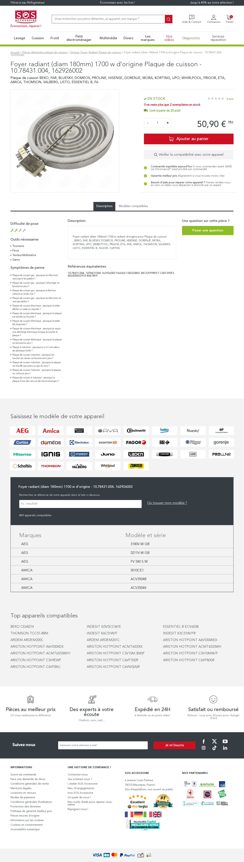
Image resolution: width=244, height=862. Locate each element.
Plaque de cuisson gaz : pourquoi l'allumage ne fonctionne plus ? (36, 285)
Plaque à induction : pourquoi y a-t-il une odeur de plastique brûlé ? (35, 349)
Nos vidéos (169, 38)
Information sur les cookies (27, 820)
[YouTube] (225, 744)
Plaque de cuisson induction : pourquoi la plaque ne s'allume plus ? (36, 372)
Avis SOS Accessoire (80, 793)
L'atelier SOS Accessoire (83, 783)
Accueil (14, 52)
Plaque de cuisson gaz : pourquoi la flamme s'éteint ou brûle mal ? (34, 292)
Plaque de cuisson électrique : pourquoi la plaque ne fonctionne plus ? (37, 341)
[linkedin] (225, 750)
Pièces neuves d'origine (24, 815)
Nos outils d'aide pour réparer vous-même (90, 803)
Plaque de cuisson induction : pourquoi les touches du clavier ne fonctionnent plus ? (33, 357)
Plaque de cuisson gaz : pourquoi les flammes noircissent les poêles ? (35, 277)
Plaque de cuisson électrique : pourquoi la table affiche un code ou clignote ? (36, 307)
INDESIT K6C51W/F (102, 633)
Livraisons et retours (23, 793)
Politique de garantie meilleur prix (31, 811)
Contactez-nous (78, 774)
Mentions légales (20, 788)
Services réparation (218, 38)
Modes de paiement (22, 797)
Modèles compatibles (133, 206)
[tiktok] (214, 750)
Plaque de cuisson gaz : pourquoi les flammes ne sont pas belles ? (36, 300)
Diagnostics (191, 38)
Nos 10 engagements (81, 788)
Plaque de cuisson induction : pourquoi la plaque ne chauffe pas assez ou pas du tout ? (36, 364)
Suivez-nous (23, 745)
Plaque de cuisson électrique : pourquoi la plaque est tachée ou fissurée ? (37, 315)
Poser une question (207, 230)
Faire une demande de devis (27, 779)
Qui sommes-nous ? (80, 779)
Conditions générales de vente (29, 783)
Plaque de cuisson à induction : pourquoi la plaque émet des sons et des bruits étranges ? (35, 379)
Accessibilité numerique (25, 829)
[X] (214, 744)
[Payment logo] (122, 855)
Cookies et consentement (26, 825)
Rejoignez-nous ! (78, 809)
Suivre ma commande (23, 774)
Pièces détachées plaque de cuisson (44, 52)
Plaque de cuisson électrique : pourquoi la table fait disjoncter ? (36, 323)
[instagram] (203, 750)
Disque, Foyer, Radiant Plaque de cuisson (96, 52)
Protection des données (25, 806)
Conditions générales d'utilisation (31, 802)
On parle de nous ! (79, 797)
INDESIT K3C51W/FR (179, 633)
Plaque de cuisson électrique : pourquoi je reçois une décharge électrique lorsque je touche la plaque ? (36, 332)
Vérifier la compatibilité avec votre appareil (191, 154)
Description (104, 206)
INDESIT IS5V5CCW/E (104, 626)
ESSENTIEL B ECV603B (181, 626)
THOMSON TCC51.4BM (29, 633)
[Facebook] (203, 744)
